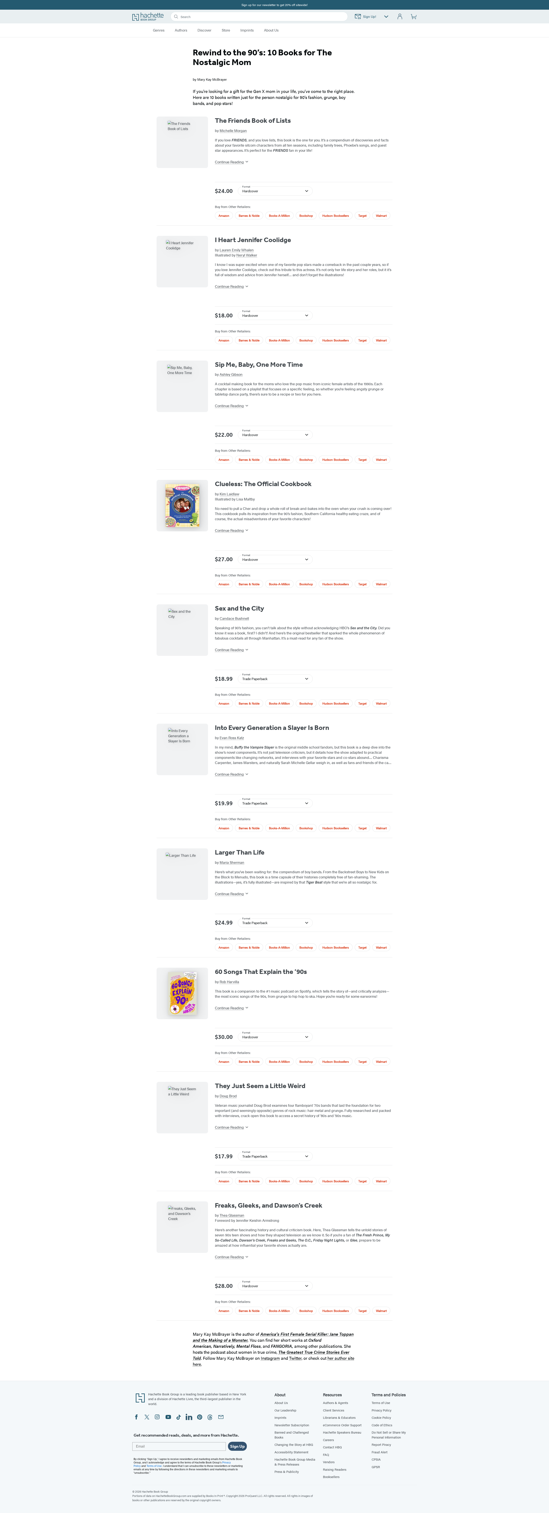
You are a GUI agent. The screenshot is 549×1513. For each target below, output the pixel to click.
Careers (328, 1439)
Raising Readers (334, 1469)
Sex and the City (239, 608)
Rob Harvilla (229, 981)
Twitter (295, 1358)
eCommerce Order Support (342, 1425)
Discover (204, 30)
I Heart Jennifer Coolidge (253, 240)
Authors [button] (181, 30)
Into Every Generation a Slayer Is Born (272, 727)
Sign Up (237, 1446)
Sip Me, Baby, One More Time (259, 364)
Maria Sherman (232, 862)
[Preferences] (386, 16)
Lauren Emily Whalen (237, 249)
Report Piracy (381, 1444)
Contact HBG (332, 1447)
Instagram (270, 1358)
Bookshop (306, 215)
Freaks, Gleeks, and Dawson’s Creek (268, 1205)
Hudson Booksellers (335, 215)
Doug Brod (228, 1095)
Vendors (329, 1462)
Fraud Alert (380, 1452)
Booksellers (331, 1476)
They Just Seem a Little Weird (260, 1086)
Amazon (224, 215)
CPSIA (376, 1459)
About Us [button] (271, 30)
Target (362, 215)
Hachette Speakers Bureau (342, 1432)
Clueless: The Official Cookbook (263, 484)
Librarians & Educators (339, 1417)
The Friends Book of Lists (253, 120)
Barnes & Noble (249, 215)
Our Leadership (285, 1410)
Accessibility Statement (291, 1452)
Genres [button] (158, 30)
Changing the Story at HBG (293, 1444)
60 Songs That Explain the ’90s (261, 971)
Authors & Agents (335, 1402)
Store (226, 30)
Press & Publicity (286, 1471)
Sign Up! (369, 16)
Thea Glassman (232, 1215)
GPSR (376, 1466)
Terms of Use (381, 1402)
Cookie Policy (381, 1417)
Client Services (333, 1410)
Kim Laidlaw (229, 493)
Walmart (381, 215)
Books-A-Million (279, 215)
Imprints (247, 30)
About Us (281, 1402)
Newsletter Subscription (291, 1425)
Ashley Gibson (231, 374)
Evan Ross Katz (232, 737)
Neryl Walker (246, 255)
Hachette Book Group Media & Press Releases (294, 1461)
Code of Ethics (382, 1425)
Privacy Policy (381, 1410)
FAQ (326, 1454)
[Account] (400, 16)
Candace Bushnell (234, 618)
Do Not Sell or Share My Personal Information (389, 1434)
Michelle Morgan (233, 130)
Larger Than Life (239, 852)
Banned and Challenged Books (291, 1434)
